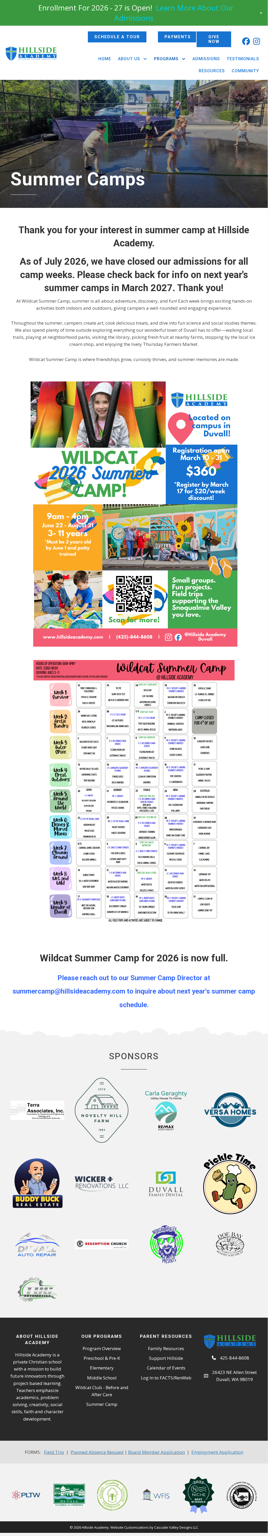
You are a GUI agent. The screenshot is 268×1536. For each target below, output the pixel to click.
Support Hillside (166, 1358)
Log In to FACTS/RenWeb (166, 1378)
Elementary (102, 1368)
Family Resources (166, 1348)
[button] (246, 41)
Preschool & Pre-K (102, 1358)
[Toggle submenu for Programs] (183, 59)
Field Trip (54, 1452)
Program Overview (102, 1348)
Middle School (102, 1378)
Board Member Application (156, 1452)
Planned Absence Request (97, 1452)
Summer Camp (101, 1404)
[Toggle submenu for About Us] (145, 59)
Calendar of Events (166, 1368)
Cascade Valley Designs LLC (176, 1527)
